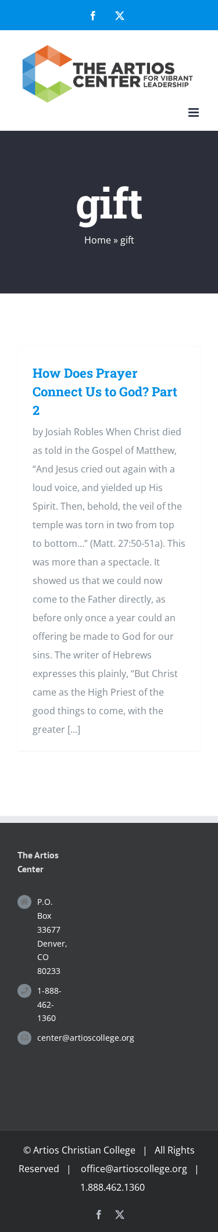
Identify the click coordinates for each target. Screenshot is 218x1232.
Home (97, 240)
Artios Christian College (84, 1150)
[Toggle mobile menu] (194, 112)
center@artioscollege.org (51, 1037)
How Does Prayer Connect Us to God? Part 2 (105, 391)
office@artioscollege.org (134, 1168)
